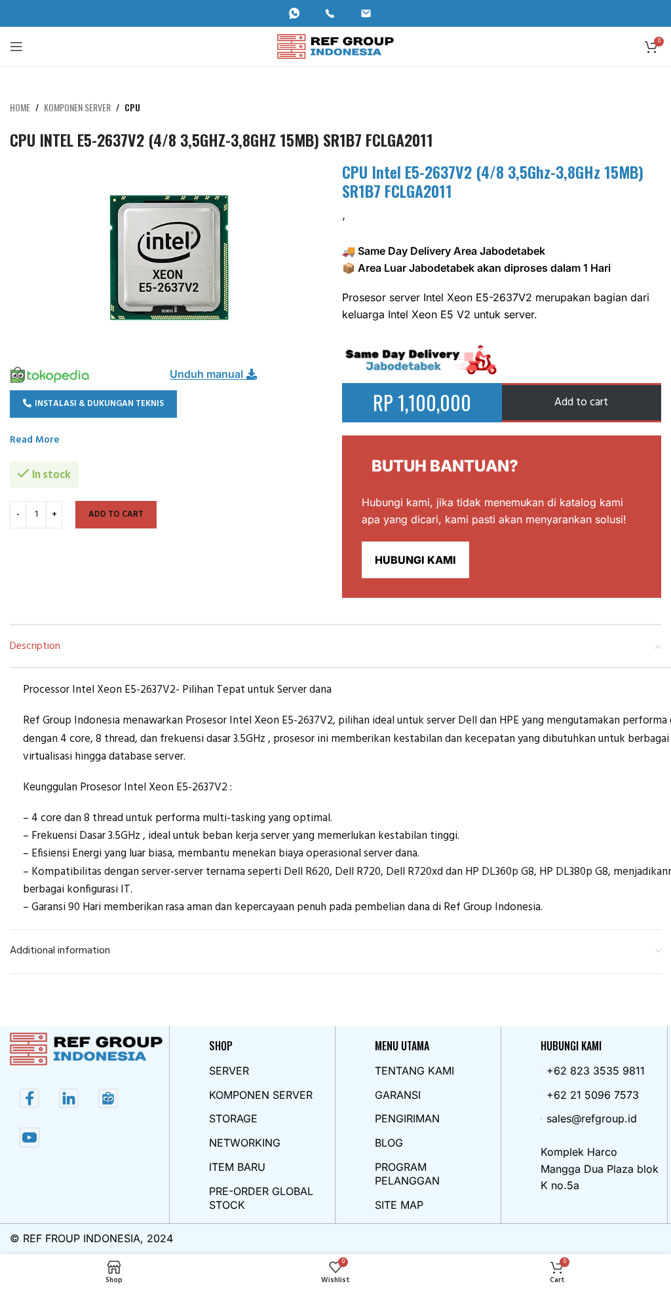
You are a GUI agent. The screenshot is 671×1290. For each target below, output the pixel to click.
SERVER (229, 1070)
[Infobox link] (299, 13)
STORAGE (233, 1118)
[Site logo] (335, 46)
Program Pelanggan (407, 1173)
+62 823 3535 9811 (595, 1070)
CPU (132, 107)
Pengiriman (407, 1118)
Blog (389, 1142)
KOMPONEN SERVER (261, 1094)
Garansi (398, 1094)
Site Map (399, 1204)
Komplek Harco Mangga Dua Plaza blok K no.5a (600, 1168)
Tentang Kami (414, 1070)
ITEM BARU (237, 1166)
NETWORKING (244, 1142)
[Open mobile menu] (16, 46)
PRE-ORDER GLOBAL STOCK (261, 1198)
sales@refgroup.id (591, 1118)
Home (20, 107)
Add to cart (116, 514)
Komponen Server (77, 107)
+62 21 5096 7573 (592, 1094)
